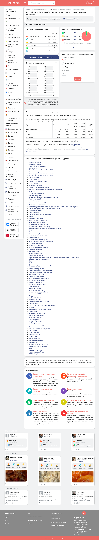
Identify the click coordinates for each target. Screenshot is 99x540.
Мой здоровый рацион (72, 19)
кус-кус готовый (34, 334)
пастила (31, 216)
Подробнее (75, 145)
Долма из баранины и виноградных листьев (44, 265)
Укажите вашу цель (68, 57)
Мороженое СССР (35, 294)
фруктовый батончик (78, 9)
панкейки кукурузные (36, 201)
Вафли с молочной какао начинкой (41, 176)
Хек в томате (33, 232)
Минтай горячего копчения (38, 224)
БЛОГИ (6, 520)
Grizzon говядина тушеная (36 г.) (40, 259)
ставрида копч (34, 286)
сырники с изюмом (35, 185)
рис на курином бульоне (37, 284)
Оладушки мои (34, 296)
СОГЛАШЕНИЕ (54, 525)
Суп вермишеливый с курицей (39, 329)
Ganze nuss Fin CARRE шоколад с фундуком (43, 197)
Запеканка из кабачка (36, 352)
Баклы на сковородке (36, 315)
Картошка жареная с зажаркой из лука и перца (45, 228)
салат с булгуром (35, 317)
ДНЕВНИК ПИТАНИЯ (10, 513)
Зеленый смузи (34, 333)
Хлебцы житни (34, 263)
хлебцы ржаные (34, 323)
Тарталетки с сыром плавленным (40, 271)
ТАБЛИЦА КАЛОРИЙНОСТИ (35, 517)
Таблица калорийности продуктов (41, 9)
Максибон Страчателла (37, 274)
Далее (77, 79)
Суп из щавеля (34, 178)
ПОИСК (30, 513)
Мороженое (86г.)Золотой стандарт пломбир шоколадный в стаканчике (54, 257)
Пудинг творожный (35, 253)
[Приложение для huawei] (14, 235)
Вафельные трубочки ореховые (40, 309)
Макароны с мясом (35, 195)
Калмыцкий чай (34, 267)
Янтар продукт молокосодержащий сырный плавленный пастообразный (54, 207)
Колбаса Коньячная (35, 162)
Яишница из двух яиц (36, 245)
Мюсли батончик (35, 300)
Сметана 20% (33, 303)
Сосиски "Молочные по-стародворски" (42, 305)
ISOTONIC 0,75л (34, 354)
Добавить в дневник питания (41, 57)
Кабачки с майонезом (36, 276)
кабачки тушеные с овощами (39, 187)
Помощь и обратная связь (13, 220)
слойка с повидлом (35, 282)
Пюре (30, 261)
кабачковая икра (34, 238)
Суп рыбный (33, 331)
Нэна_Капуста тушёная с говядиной (41, 241)
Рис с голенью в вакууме (37, 325)
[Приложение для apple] (14, 230)
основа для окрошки (36, 255)
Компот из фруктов (35, 243)
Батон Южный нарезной (37, 280)
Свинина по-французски (37, 249)
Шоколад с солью (35, 288)
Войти (90, 3)
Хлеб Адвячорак (34, 180)
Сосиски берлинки (35, 321)
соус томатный (34, 251)
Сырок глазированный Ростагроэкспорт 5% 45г (45, 209)
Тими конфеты (34, 212)
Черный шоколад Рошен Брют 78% (41, 170)
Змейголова (33, 342)
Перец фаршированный (37, 222)
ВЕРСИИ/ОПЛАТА (55, 519)
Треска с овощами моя (36, 172)
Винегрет (32, 191)
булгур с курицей (35, 199)
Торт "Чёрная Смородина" (38, 166)
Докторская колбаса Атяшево (39, 278)
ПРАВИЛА (61, 525)
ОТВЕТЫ (30, 523)
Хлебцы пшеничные (36, 298)
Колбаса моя (33, 336)
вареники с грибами (36, 218)
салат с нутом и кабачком (38, 220)
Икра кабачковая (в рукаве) (38, 247)
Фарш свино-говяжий (36, 327)
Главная (28, 9)
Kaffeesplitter (33, 311)
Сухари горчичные (35, 350)
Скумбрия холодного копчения (39, 226)
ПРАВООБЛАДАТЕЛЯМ (56, 513)
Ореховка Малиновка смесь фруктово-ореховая (45, 189)
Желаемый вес (66, 70)
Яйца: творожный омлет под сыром (41, 174)
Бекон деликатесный (36, 340)
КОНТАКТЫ (63, 522)
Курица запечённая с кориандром (40, 272)
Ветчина (31, 307)
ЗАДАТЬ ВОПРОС (55, 522)
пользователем (45, 19)
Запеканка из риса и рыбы (38, 269)
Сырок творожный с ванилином (40, 214)
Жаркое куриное (34, 319)
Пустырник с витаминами (37, 205)
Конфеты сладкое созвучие (38, 240)
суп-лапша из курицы (36, 193)
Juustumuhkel (33, 168)
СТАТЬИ (7, 523)
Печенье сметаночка (36, 290)
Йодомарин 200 (34, 338)
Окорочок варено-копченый (38, 344)
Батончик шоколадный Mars (38, 203)
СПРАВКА (53, 517)
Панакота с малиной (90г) (37, 313)
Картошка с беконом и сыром (39, 302)
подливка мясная (35, 164)
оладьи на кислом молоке (38, 236)
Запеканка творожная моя (38, 346)
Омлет (31, 230)
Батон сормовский (35, 211)
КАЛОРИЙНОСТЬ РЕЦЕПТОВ (35, 520)
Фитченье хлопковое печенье (39, 181)
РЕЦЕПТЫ (7, 517)
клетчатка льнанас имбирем (38, 292)
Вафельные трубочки (36, 234)
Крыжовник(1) (33, 183)
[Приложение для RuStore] (14, 224)
